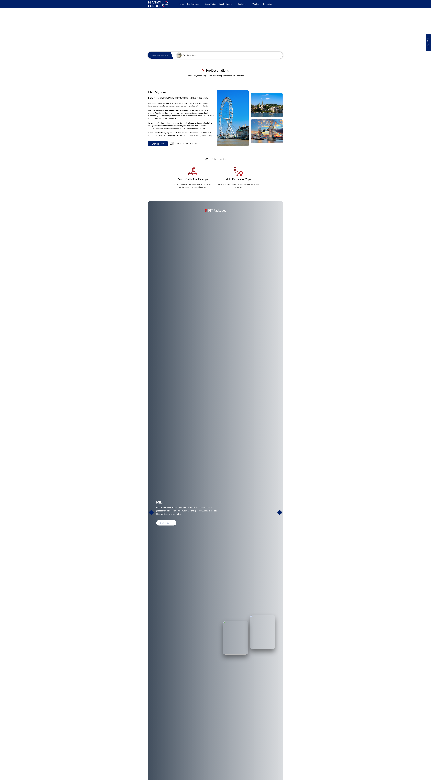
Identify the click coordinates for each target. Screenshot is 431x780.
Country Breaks (225, 4)
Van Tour (256, 4)
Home (181, 4)
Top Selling (242, 4)
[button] (279, 512)
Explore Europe (166, 523)
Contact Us (267, 4)
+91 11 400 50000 (187, 143)
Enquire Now (428, 43)
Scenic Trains (210, 4)
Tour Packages (193, 4)
